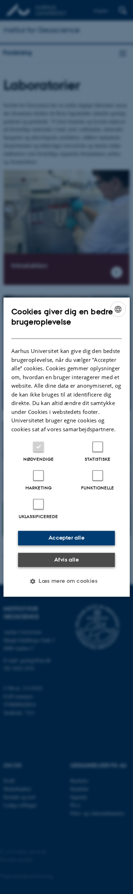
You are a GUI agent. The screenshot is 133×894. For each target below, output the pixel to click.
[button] (66, 581)
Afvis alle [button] (66, 559)
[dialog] (66, 447)
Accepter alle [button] (66, 537)
